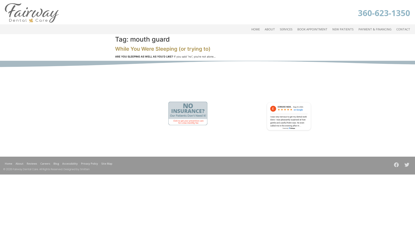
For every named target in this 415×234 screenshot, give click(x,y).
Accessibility (70, 163)
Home (255, 29)
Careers (45, 163)
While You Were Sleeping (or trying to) (163, 49)
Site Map (106, 163)
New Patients (343, 29)
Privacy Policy (89, 163)
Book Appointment (312, 29)
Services (286, 29)
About (270, 29)
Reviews (32, 163)
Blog (56, 163)
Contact (403, 29)
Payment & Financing (374, 29)
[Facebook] (396, 165)
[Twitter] (407, 165)
